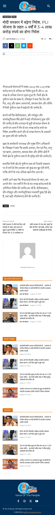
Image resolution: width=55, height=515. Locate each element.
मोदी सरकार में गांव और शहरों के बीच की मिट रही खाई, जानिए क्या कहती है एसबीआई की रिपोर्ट (41, 227)
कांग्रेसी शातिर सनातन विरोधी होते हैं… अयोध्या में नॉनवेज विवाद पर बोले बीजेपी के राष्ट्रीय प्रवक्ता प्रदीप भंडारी (35, 288)
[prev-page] (4, 326)
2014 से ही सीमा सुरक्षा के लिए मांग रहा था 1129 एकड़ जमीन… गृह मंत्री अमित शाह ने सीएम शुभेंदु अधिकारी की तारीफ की (35, 315)
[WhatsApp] (17, 45)
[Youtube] (36, 501)
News (14, 17)
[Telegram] (23, 45)
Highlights (6, 17)
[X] (11, 45)
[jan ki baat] (4, 38)
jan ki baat (11, 39)
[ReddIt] (30, 45)
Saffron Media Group (32, 512)
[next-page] (8, 326)
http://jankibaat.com (27, 267)
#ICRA (12, 206)
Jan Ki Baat (24, 294)
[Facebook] (5, 45)
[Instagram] (24, 501)
